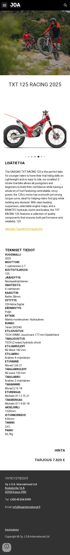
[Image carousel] (35, 129)
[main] (35, 86)
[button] (4, 5)
